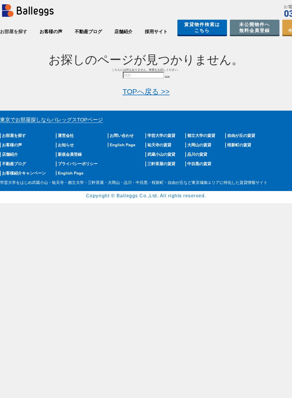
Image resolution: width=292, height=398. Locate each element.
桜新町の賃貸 (239, 145)
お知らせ (66, 145)
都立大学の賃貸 (201, 135)
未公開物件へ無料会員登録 (254, 27)
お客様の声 (51, 31)
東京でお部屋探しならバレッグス (51, 120)
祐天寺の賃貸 (159, 145)
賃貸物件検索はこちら (202, 27)
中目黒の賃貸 (199, 163)
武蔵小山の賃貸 (161, 154)
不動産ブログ (88, 31)
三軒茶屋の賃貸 (161, 163)
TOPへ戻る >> (146, 92)
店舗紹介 (123, 31)
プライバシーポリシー (78, 163)
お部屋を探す (14, 135)
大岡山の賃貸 (199, 145)
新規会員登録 (70, 154)
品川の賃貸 (197, 154)
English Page (71, 173)
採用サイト (156, 31)
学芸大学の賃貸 (161, 135)
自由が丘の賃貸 (241, 135)
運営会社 (66, 135)
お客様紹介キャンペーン (24, 173)
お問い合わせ (122, 135)
